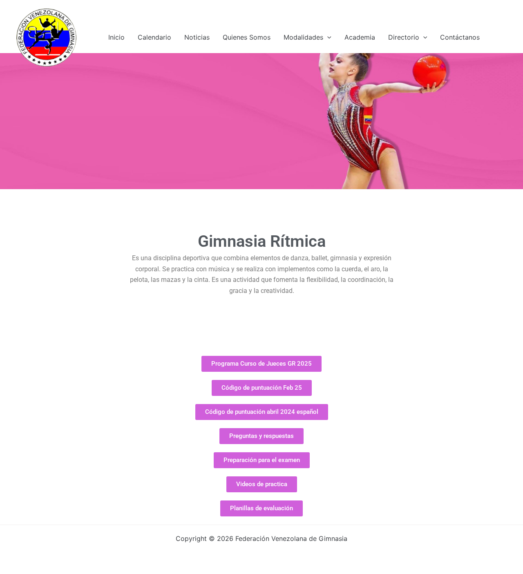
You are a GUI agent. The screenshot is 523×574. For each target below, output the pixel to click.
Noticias (197, 37)
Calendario (154, 37)
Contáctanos (460, 37)
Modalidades (303, 37)
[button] (327, 37)
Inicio (116, 37)
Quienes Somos (246, 37)
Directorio (403, 37)
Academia (359, 37)
